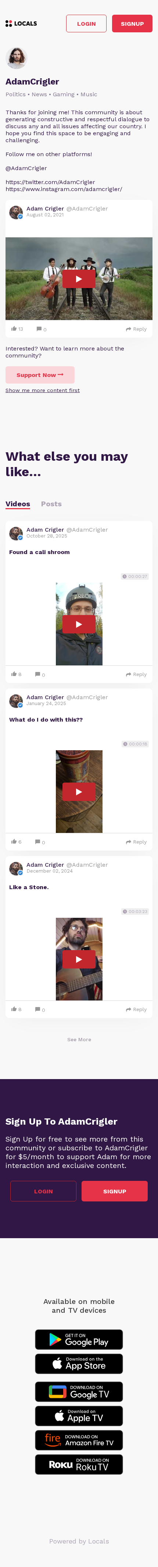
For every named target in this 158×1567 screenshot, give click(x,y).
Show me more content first (43, 390)
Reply (140, 329)
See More (79, 1039)
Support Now (36, 374)
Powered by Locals (79, 1541)
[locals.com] (21, 23)
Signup (132, 23)
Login (86, 23)
